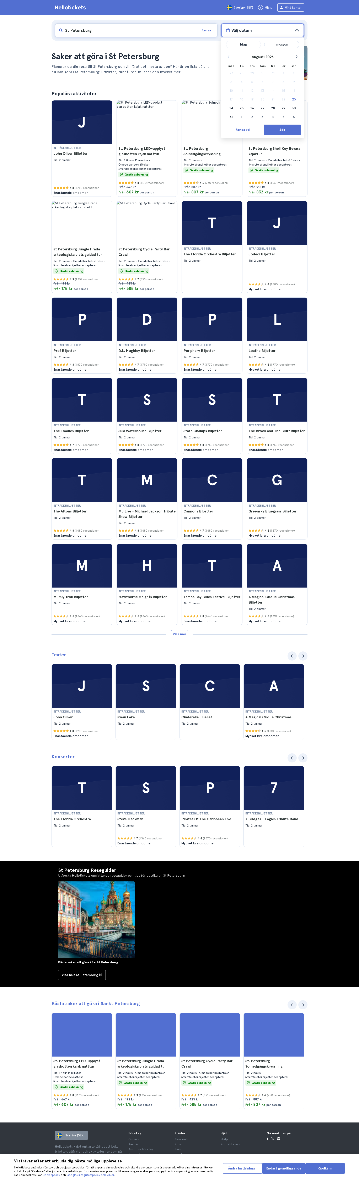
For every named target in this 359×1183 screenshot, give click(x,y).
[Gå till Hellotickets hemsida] (71, 7)
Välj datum (241, 30)
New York (181, 1139)
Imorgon (281, 44)
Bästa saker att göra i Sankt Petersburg (96, 1003)
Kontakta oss (230, 1144)
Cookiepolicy (51, 1175)
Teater (59, 655)
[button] (82, 148)
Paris (178, 1149)
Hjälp (224, 1139)
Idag (243, 44)
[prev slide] (292, 656)
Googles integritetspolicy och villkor (90, 1175)
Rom (178, 1144)
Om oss (133, 1139)
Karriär (133, 1144)
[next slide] (302, 656)
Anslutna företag (140, 1149)
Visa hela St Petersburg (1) (82, 975)
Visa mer (179, 634)
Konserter (63, 757)
